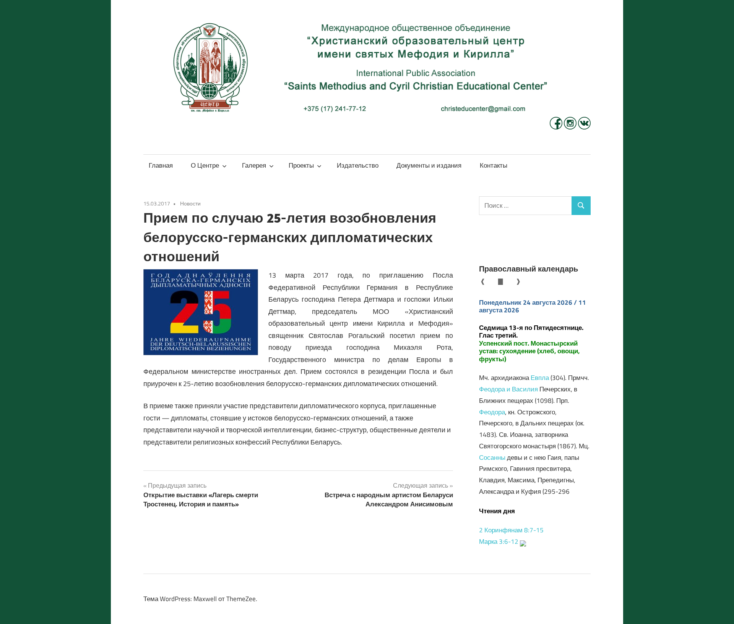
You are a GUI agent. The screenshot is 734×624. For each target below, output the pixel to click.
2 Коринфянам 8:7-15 (511, 530)
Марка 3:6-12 (498, 541)
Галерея (254, 165)
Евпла (540, 378)
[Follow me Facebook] (557, 127)
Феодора (492, 412)
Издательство (357, 165)
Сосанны (492, 457)
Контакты (493, 165)
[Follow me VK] (584, 127)
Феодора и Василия (508, 389)
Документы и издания (428, 165)
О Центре (205, 165)
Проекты (301, 165)
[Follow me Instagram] (571, 127)
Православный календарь (528, 268)
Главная (161, 165)
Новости (190, 203)
